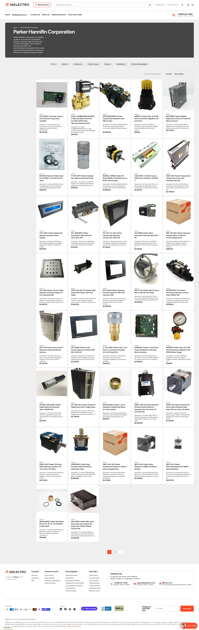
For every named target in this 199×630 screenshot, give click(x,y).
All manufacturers (72, 575)
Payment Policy (94, 578)
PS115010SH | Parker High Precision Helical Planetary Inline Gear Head (81, 466)
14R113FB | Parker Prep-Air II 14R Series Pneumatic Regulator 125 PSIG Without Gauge (178, 349)
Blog (32, 580)
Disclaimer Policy (95, 588)
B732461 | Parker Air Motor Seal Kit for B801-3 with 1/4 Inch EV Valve (51, 178)
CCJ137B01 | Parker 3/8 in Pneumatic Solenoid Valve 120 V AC (146, 235)
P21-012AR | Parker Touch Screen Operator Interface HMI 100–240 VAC (83, 349)
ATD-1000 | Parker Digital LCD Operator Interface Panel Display (50, 235)
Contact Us (35, 578)
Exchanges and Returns (52, 580)
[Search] (150, 5)
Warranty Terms (94, 591)
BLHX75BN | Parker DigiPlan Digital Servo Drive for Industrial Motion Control (178, 118)
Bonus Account (50, 578)
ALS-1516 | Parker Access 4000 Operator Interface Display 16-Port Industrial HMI (51, 292)
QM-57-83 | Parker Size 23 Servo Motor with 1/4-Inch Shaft (146, 291)
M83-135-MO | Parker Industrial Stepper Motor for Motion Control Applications (178, 235)
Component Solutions (73, 580)
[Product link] (51, 167)
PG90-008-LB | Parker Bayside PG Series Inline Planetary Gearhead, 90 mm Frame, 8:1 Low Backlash (146, 408)
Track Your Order (50, 583)
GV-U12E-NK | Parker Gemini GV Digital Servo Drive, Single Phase (83, 406)
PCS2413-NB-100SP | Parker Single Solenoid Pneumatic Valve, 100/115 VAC (50, 407)
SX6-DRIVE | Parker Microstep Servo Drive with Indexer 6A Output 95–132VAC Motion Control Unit (82, 525)
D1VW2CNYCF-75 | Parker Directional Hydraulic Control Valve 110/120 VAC (177, 292)
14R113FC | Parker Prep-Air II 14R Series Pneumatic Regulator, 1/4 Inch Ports (146, 118)
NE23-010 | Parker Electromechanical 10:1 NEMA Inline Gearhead (177, 466)
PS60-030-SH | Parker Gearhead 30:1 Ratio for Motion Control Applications (114, 466)
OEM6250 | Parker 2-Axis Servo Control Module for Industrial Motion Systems (146, 349)
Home (15, 27)
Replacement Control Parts (75, 583)
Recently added (71, 591)
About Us (34, 575)
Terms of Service (94, 585)
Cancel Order (49, 575)
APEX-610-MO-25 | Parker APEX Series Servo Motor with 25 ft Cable (83, 292)
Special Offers (70, 588)
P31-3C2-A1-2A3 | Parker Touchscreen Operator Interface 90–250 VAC (112, 235)
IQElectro (16, 577)
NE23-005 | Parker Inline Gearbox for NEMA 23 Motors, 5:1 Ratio (145, 466)
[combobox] (103, 4)
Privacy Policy (94, 580)
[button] (182, 5)
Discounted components (74, 585)
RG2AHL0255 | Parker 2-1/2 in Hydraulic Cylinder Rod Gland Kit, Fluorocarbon (114, 407)
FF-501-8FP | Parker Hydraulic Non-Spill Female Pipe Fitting (82, 177)
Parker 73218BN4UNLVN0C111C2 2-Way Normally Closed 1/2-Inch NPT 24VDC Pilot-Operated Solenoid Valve (83, 119)
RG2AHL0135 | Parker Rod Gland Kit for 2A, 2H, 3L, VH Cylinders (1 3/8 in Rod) (51, 524)
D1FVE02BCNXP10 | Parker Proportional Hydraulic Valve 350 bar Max (113, 118)
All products (70, 578)
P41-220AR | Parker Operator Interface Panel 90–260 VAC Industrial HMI (114, 292)
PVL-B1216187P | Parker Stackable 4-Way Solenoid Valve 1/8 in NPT (81, 235)
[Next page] (121, 552)
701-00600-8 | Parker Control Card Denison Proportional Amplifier (51, 118)
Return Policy (93, 575)
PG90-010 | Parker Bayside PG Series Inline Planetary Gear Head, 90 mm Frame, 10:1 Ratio (177, 407)
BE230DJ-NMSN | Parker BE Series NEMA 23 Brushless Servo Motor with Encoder (115, 178)
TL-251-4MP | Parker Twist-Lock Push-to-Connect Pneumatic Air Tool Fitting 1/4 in (115, 349)
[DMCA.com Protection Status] (119, 610)
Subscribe (187, 609)
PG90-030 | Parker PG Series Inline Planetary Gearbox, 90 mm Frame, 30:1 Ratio (50, 466)
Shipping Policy (94, 583)
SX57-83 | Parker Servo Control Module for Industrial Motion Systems (51, 349)
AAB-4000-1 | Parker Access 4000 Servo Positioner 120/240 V (146, 178)
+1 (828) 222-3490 (184, 14)
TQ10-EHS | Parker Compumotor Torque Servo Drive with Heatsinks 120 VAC (178, 178)
